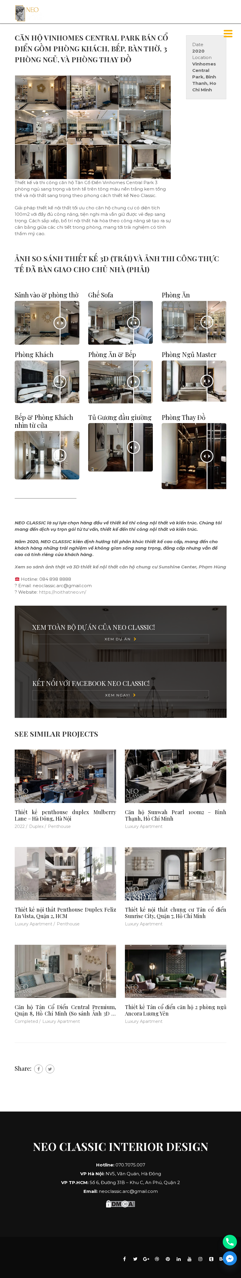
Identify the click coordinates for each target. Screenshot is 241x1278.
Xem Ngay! (117, 695)
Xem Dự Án (118, 639)
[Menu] (228, 34)
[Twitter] (50, 1069)
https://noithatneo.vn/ (62, 592)
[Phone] (230, 1242)
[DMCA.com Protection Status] (120, 1203)
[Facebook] (38, 1069)
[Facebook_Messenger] (230, 1258)
